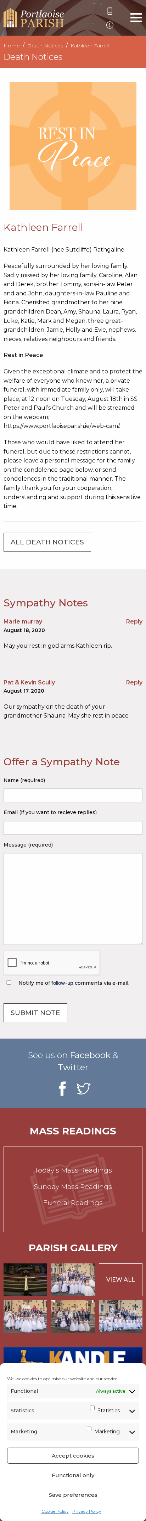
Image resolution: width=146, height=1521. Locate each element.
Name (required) (24, 780)
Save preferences (73, 1494)
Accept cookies (73, 1455)
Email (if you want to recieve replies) (50, 812)
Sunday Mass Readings (73, 1187)
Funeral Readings (73, 1203)
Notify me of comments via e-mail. (73, 983)
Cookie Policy (55, 1511)
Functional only (73, 1475)
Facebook (90, 1055)
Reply (134, 621)
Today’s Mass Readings (73, 1170)
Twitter (73, 1067)
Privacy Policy (86, 1511)
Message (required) (28, 845)
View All (120, 1279)
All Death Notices (47, 542)
